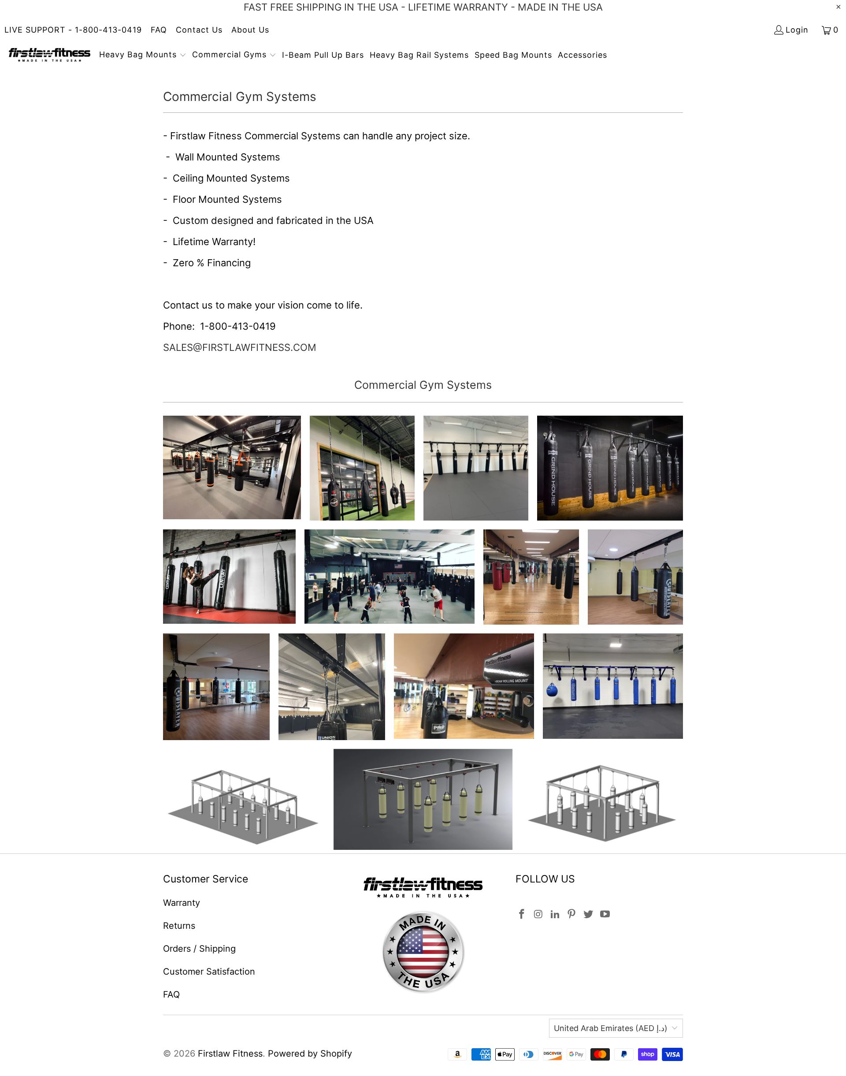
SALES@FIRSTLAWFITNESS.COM (239, 347)
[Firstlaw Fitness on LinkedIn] (555, 914)
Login (797, 29)
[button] (142, 55)
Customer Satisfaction (209, 971)
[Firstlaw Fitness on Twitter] (588, 914)
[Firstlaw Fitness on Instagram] (538, 914)
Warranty (181, 902)
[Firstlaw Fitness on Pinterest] (572, 914)
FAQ (159, 29)
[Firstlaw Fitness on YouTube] (605, 914)
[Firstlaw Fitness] (49, 55)
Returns (179, 925)
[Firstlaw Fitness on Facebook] (522, 914)
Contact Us (199, 29)
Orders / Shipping (199, 948)
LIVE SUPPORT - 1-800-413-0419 (73, 29)
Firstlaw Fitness (230, 1053)
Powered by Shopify (310, 1053)
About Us (250, 29)
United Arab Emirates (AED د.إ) (611, 1028)
